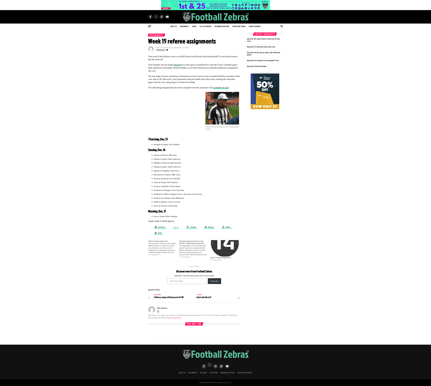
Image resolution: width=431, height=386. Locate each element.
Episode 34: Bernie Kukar (257, 66)
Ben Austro (161, 50)
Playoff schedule (255, 26)
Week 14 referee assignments (220, 258)
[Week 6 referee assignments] (163, 248)
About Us (182, 372)
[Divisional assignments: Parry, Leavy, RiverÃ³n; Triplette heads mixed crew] (194, 249)
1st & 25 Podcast (205, 26)
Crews (194, 26)
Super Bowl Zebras (239, 26)
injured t (177, 64)
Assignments (184, 26)
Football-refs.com (221, 87)
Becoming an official (222, 26)
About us (173, 26)
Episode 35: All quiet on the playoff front (263, 61)
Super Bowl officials (244, 372)
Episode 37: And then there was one (261, 47)
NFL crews (203, 372)
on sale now (176, 318)
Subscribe (214, 281)
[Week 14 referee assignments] (224, 248)
